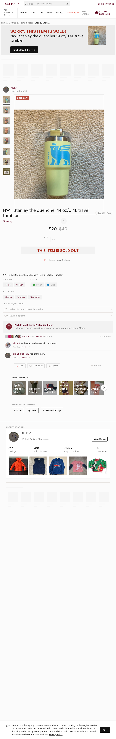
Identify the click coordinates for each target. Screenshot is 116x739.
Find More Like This (24, 49)
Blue (53, 285)
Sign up (110, 3)
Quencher (35, 297)
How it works (85, 12)
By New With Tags (52, 410)
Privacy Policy (56, 734)
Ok (104, 730)
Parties (59, 12)
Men (33, 12)
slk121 (14, 87)
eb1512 (16, 343)
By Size (17, 410)
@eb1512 (24, 353)
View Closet (100, 439)
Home (50, 12)
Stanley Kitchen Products (42, 23)
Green (39, 285)
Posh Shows (73, 12)
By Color (32, 410)
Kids (41, 12)
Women (23, 12)
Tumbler (21, 297)
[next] (64, 221)
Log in (101, 3)
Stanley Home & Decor (22, 23)
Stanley (8, 221)
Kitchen (19, 285)
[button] (30, 3)
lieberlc (26, 336)
